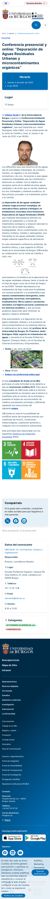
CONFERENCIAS (13, 629)
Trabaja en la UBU (9, 726)
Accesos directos (34, 3)
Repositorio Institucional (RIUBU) (15, 784)
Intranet (6, 670)
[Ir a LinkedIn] (24, 521)
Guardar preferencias (40, 872)
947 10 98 (11, 588)
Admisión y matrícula (11, 700)
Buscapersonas (10, 660)
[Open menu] (45, 25)
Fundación (6, 735)
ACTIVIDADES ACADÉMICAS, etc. (20, 625)
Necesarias (39, 867)
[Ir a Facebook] (16, 521)
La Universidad (8, 714)
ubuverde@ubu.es (14, 598)
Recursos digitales (10, 686)
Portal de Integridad (10, 761)
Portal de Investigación (11, 775)
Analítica (38, 860)
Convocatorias (8, 721)
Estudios (6, 695)
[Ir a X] (7, 521)
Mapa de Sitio (9, 665)
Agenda (11, 33)
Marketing (39, 864)
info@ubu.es (7, 815)
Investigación (8, 704)
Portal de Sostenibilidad (12, 765)
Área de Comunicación (11, 749)
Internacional (8, 709)
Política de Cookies (13, 895)
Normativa (6, 744)
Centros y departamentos (12, 756)
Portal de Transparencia (12, 770)
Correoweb (7, 691)
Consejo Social (8, 740)
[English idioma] (6, 3)
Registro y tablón (9, 730)
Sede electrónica (9, 682)
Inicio (4, 33)
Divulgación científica (11, 779)
